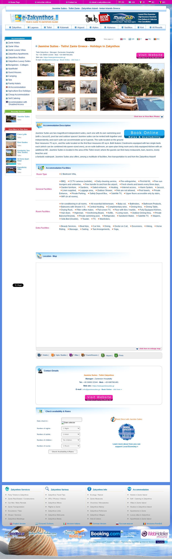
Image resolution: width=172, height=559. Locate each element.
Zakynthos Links (54, 511)
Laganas (34, 27)
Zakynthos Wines (54, 503)
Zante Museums (96, 499)
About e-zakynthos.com (101, 2)
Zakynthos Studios (16, 57)
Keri (142, 27)
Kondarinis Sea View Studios (23, 151)
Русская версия (126, 524)
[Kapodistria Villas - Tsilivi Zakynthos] (11, 169)
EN (123, 2)
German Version (99, 524)
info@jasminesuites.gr (50, 60)
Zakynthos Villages (97, 515)
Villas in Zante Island (138, 503)
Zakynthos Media (54, 519)
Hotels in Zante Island (138, 495)
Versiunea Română (154, 524)
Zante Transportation (16, 507)
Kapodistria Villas (21, 168)
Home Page (15, 2)
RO (163, 2)
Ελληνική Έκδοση (46, 524)
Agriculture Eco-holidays (19, 91)
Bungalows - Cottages (18, 65)
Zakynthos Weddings (16, 519)
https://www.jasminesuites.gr (54, 57)
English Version (19, 524)
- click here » (112, 389)
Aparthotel (13, 68)
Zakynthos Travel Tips (56, 495)
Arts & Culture (95, 519)
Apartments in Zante (138, 511)
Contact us (72, 2)
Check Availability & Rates (63, 452)
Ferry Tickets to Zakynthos (18, 495)
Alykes (95, 27)
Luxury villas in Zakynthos (140, 515)
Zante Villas (13, 46)
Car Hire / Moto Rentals (17, 503)
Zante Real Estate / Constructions (21, 499)
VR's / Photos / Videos (57, 499)
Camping (12, 76)
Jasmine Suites (23, 117)
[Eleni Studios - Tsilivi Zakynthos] (11, 144)
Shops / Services (14, 515)
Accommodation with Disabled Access (16, 103)
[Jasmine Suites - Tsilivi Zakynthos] (11, 118)
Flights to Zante (54, 507)
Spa (10, 80)
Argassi (80, 27)
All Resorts (157, 27)
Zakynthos (16, 27)
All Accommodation (17, 87)
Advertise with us (44, 2)
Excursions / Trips (15, 511)
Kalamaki (64, 27)
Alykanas (111, 27)
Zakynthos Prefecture (98, 511)
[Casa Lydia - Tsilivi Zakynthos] (11, 136)
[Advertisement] (18, 229)
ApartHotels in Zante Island (140, 519)
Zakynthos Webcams (56, 515)
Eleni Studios (22, 142)
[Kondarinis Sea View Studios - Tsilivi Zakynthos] (11, 152)
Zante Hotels (14, 42)
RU (153, 2)
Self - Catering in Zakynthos (141, 499)
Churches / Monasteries (99, 503)
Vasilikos (128, 27)
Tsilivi (49, 27)
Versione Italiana (73, 524)
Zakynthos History (97, 507)
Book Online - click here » (70, 60)
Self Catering (14, 98)
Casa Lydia (22, 134)
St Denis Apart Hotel (23, 160)
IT (144, 2)
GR (133, 2)
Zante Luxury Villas (17, 50)
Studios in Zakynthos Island (141, 507)
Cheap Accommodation (19, 94)
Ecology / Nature (96, 495)
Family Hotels (14, 83)
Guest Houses (14, 72)
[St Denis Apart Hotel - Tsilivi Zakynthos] (11, 161)
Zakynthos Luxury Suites (19, 61)
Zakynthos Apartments (18, 54)
